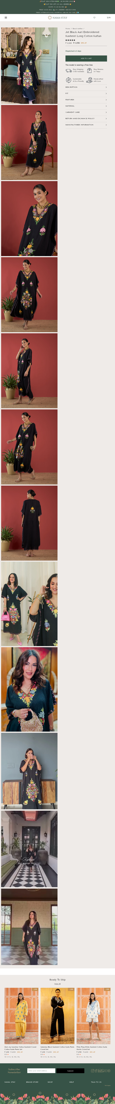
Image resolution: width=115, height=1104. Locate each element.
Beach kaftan (78, 29)
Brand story (32, 1082)
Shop (50, 1082)
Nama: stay (9, 1082)
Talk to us (96, 1082)
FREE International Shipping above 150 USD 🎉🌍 (57, 12)
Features (69, 100)
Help (71, 1082)
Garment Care (72, 112)
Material (69, 106)
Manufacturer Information (79, 125)
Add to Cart (86, 58)
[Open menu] (7, 17)
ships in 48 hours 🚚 (57, 7)
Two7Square (108, 1085)
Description (71, 87)
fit (66, 93)
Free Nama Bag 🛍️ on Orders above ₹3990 (57, 10)
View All (57, 984)
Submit (70, 1071)
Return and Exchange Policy (79, 118)
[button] (70, 40)
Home (67, 29)
